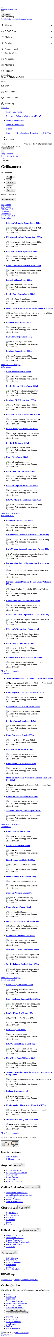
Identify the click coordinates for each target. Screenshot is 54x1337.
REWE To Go (11, 1260)
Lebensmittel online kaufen (17, 1193)
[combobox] (12, 144)
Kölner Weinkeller (13, 1269)
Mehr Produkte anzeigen (10, 365)
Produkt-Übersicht (13, 1199)
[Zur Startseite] (9, 5)
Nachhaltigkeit (12, 1213)
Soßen (3, 158)
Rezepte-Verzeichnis (14, 1240)
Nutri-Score (10, 1247)
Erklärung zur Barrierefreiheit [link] (17, 1313)
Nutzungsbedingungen (15, 1301)
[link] (29, 114)
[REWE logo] (5, 108)
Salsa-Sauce (6, 211)
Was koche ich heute (14, 1244)
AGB (8, 1294)
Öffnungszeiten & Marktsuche (18, 1242)
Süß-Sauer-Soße (7, 209)
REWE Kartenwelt (13, 1262)
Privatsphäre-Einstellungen (16, 1303)
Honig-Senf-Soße (8, 216)
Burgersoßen (6, 205)
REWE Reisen (12, 1258)
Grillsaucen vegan (13, 1159)
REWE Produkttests (14, 1181)
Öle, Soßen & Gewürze (10, 156)
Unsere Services (12, 1177)
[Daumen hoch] (5, 1143)
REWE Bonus (11, 1175)
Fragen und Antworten (15, 1235)
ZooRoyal (10, 1267)
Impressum (10, 1299)
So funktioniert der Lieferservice (19, 1195)
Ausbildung (10, 1220)
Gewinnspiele (11, 1179)
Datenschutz (11, 1296)
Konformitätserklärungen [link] (16, 1310)
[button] (7, 867)
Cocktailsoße (6, 213)
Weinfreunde (11, 1265)
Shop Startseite (7, 154)
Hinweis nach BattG (14, 1305)
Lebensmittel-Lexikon (14, 1238)
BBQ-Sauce (6, 207)
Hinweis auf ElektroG (14, 1308)
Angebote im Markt (14, 1170)
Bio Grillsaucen (12, 1157)
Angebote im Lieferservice (16, 1172)
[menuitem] (27, 25)
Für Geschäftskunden (14, 1202)
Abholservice (11, 1197)
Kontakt (9, 1224)
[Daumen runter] (14, 1143)
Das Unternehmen (13, 1215)
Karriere (9, 1217)
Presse (8, 1222)
